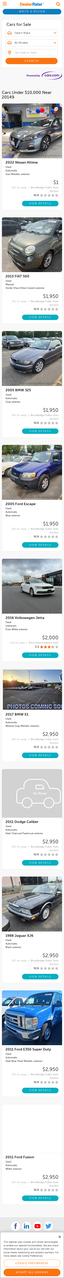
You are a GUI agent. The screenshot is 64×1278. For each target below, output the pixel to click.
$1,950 (50, 296)
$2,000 (50, 637)
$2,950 (50, 734)
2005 (18, 390)
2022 (22, 162)
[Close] (60, 1237)
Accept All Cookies (32, 1272)
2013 (17, 276)
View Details (40, 203)
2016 (25, 618)
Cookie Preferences (32, 1263)
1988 (19, 936)
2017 (17, 714)
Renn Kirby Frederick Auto (43, 643)
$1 (55, 182)
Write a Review (32, 11)
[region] (32, 1255)
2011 (22, 822)
